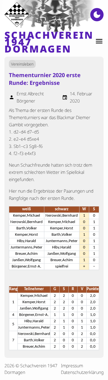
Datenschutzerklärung (82, 372)
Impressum (72, 366)
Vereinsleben (22, 64)
